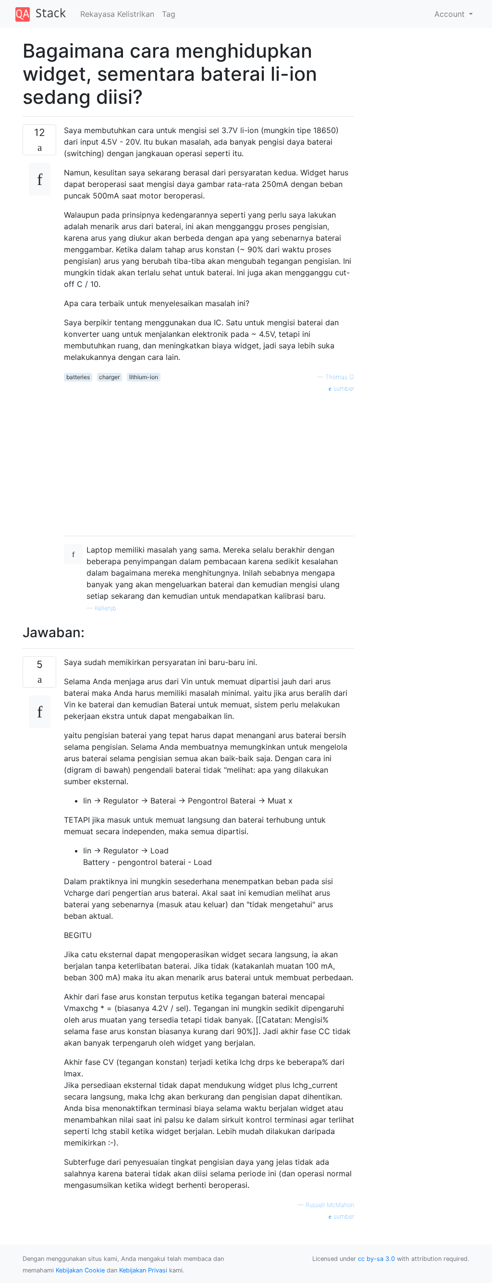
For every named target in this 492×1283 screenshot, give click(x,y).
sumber (343, 388)
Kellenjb (105, 608)
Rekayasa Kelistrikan (117, 14)
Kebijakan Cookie (80, 1270)
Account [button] (450, 14)
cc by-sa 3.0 (376, 1258)
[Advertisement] (209, 461)
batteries (78, 377)
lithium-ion (143, 377)
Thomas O (339, 377)
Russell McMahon (330, 1205)
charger (109, 377)
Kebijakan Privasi (143, 1270)
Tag (168, 14)
